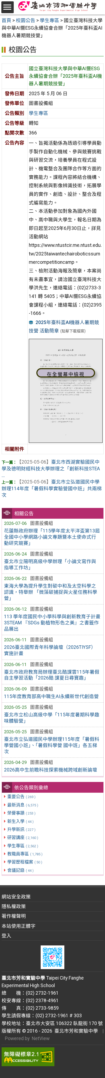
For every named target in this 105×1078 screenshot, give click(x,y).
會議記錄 (20, 870)
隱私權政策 (14, 906)
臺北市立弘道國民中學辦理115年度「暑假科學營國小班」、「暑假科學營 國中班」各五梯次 (51, 745)
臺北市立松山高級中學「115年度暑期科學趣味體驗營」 (51, 718)
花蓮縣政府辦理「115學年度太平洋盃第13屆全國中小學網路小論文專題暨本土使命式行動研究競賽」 (52, 537)
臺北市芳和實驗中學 (75, 1031)
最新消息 (22, 804)
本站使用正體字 (19, 926)
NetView (41, 1038)
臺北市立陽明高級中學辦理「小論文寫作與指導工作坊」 (50, 564)
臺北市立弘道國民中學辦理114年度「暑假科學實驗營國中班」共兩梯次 (52, 488)
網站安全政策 (16, 896)
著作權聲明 (14, 916)
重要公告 (21, 796)
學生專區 (22, 845)
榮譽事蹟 (21, 813)
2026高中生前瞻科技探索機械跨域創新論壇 (50, 770)
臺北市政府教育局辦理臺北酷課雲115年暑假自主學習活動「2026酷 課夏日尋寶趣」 (51, 675)
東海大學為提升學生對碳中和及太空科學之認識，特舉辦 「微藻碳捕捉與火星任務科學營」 (50, 592)
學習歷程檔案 (24, 861)
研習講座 (22, 837)
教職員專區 (25, 853)
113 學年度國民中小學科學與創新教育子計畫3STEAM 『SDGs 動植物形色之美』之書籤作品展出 (52, 623)
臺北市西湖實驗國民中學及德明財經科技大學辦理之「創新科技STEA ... (51, 468)
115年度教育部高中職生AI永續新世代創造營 (51, 696)
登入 (6, 935)
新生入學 (20, 821)
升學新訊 (21, 829)
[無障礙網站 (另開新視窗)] (53, 1056)
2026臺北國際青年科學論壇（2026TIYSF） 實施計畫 (50, 650)
